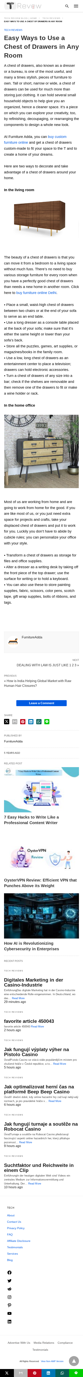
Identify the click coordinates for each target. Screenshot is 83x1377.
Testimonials (15, 1247)
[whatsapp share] (39, 721)
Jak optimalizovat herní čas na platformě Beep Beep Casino (39, 1089)
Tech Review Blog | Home (20, 18)
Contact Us (14, 1221)
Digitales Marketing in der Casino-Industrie (33, 982)
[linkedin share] (30, 721)
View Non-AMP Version (52, 1361)
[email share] (14, 721)
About (11, 1215)
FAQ (10, 1234)
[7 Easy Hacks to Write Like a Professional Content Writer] (41, 789)
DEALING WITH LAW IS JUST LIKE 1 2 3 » (48, 665)
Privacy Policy (16, 1228)
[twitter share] (6, 721)
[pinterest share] (22, 721)
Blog (10, 1260)
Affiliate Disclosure (18, 1240)
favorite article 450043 (29, 1021)
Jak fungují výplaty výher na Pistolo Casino (36, 1052)
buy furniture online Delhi (36, 293)
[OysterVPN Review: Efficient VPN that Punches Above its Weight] (41, 853)
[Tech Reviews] (23, 6)
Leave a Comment (41, 703)
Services (12, 1253)
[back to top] (74, 1361)
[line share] (46, 721)
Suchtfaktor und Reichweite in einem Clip (39, 1168)
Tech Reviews (51, 18)
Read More (18, 998)
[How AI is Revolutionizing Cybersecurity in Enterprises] (41, 916)
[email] (21, 1373)
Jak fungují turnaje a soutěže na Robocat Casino (41, 1126)
